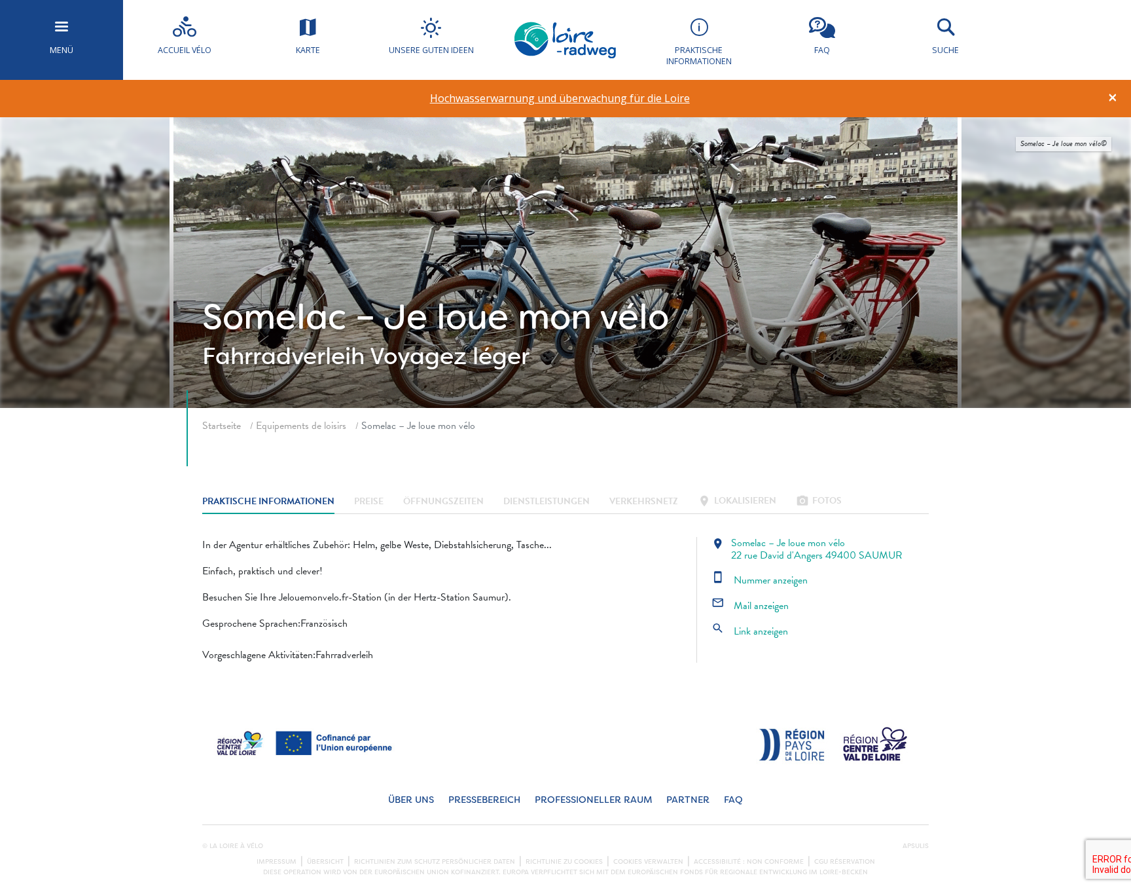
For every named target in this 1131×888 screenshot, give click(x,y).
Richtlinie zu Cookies (564, 862)
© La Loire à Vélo (232, 846)
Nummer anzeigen (759, 580)
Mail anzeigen (750, 606)
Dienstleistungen (546, 502)
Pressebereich (484, 799)
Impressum (276, 862)
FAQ (733, 799)
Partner (687, 799)
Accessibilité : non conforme (749, 862)
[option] (560, 98)
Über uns (411, 799)
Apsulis (916, 846)
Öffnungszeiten (443, 502)
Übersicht (325, 862)
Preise (369, 502)
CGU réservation (844, 862)
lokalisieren (737, 502)
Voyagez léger (450, 356)
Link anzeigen (749, 631)
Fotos (819, 502)
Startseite (221, 426)
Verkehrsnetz (643, 502)
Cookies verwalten (648, 862)
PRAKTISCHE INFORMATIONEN (268, 502)
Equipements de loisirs (301, 426)
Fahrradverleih (283, 356)
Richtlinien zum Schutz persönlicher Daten (434, 862)
